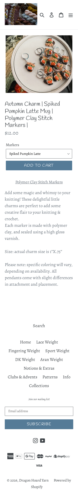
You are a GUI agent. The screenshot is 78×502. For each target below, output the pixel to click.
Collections (39, 386)
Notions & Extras (39, 368)
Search (39, 326)
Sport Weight (57, 351)
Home (25, 342)
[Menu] (70, 14)
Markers (12, 144)
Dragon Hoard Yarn (34, 480)
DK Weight (25, 359)
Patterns (50, 377)
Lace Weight (47, 342)
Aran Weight (51, 359)
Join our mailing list (39, 399)
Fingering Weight (24, 351)
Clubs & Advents (22, 377)
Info (66, 377)
